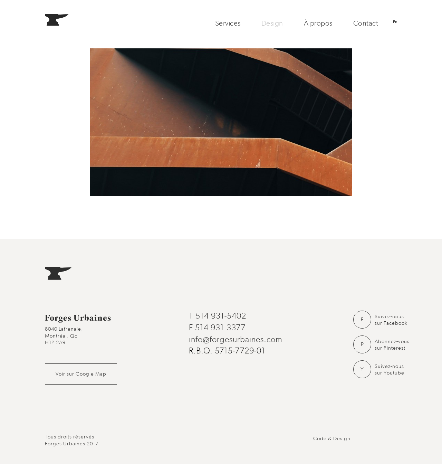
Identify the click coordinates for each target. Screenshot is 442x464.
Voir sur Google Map (81, 374)
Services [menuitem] (228, 23)
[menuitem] (64, 23)
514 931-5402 (220, 316)
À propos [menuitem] (318, 23)
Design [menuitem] (272, 23)
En (395, 22)
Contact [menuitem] (365, 23)
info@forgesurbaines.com (235, 339)
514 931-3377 (220, 328)
